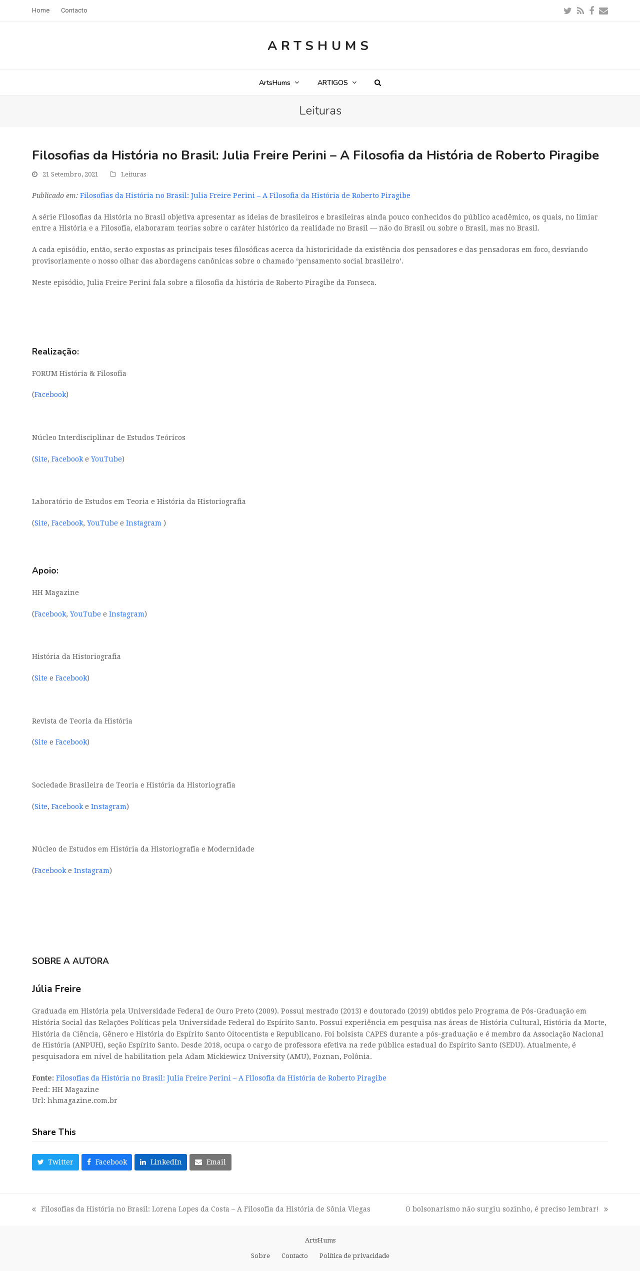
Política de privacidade (355, 1256)
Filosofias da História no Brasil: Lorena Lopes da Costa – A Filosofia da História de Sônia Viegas (201, 1210)
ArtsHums (320, 45)
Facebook (50, 394)
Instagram (145, 523)
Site (41, 459)
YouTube (106, 459)
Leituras (133, 174)
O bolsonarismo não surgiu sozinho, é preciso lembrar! (502, 1210)
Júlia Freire (56, 989)
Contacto (295, 1256)
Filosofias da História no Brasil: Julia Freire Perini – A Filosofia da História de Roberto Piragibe (245, 196)
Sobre (260, 1256)
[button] (377, 82)
